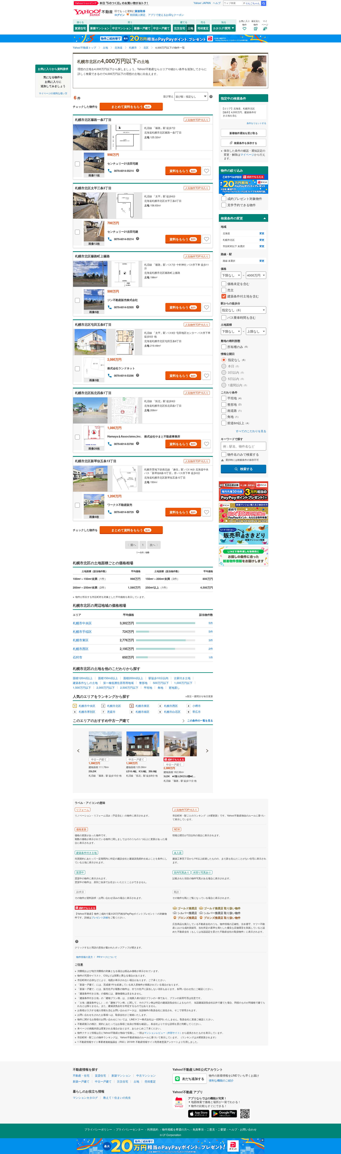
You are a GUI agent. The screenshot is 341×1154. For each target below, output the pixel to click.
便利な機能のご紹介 (221, 1080)
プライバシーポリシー (98, 1129)
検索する (246, 468)
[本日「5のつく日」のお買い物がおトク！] (120, 3)
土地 (190, 28)
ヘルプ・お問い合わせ (243, 1129)
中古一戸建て (161, 28)
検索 (263, 3)
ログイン (119, 15)
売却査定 (203, 28)
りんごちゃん (252, 3)
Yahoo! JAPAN (202, 3)
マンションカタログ (85, 1097)
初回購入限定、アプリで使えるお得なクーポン (157, 15)
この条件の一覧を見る (199, 720)
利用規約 (152, 1129)
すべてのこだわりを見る (251, 431)
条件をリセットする (256, 123)
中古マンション (121, 28)
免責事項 (198, 1129)
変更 (261, 233)
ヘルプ (217, 3)
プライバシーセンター (129, 1129)
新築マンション (100, 28)
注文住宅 (179, 28)
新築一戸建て (142, 28)
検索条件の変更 (232, 218)
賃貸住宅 (80, 28)
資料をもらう (183, 170)
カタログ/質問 (221, 28)
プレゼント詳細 (99, 917)
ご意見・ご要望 (216, 1129)
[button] (78, 737)
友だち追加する (193, 1078)
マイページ (247, 154)
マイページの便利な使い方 (53, 93)
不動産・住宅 (81, 1075)
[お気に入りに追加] (206, 170)
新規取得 (140, 11)
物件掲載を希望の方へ (176, 1129)
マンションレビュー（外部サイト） (163, 1032)
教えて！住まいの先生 (117, 1097)
